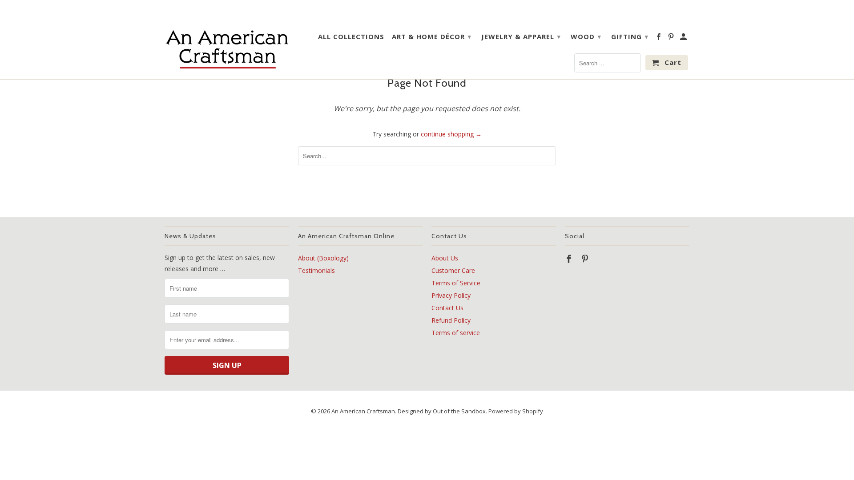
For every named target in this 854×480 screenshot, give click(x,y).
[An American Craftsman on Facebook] (659, 38)
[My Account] (684, 38)
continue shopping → (451, 134)
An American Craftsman (363, 411)
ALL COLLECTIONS (351, 36)
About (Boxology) (323, 258)
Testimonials (316, 270)
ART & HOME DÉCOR (431, 36)
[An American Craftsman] (227, 49)
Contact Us (447, 308)
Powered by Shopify (515, 411)
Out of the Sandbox (459, 411)
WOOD (586, 36)
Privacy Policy (451, 295)
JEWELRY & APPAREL (521, 36)
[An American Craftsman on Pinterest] (672, 38)
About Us (444, 258)
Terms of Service (455, 283)
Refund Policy (451, 320)
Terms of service (455, 332)
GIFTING (630, 36)
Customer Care (453, 270)
